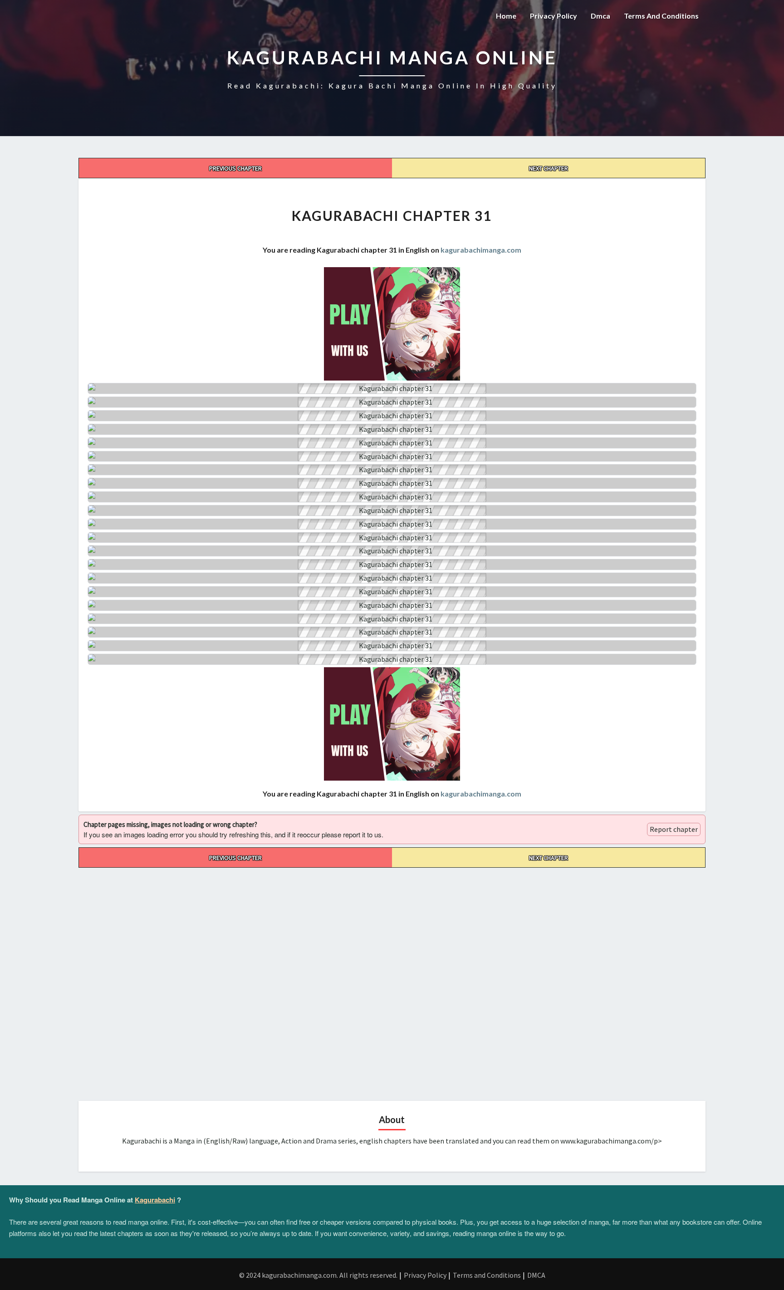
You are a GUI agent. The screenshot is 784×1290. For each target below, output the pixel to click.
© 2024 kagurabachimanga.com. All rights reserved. (318, 1275)
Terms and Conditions (661, 15)
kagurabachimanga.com (481, 249)
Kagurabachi (155, 1200)
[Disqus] (392, 981)
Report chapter (674, 829)
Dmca (600, 15)
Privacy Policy (553, 15)
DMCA (536, 1275)
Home (506, 15)
